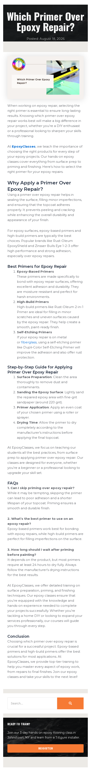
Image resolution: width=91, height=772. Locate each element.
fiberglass (29, 342)
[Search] (70, 703)
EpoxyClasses (24, 146)
